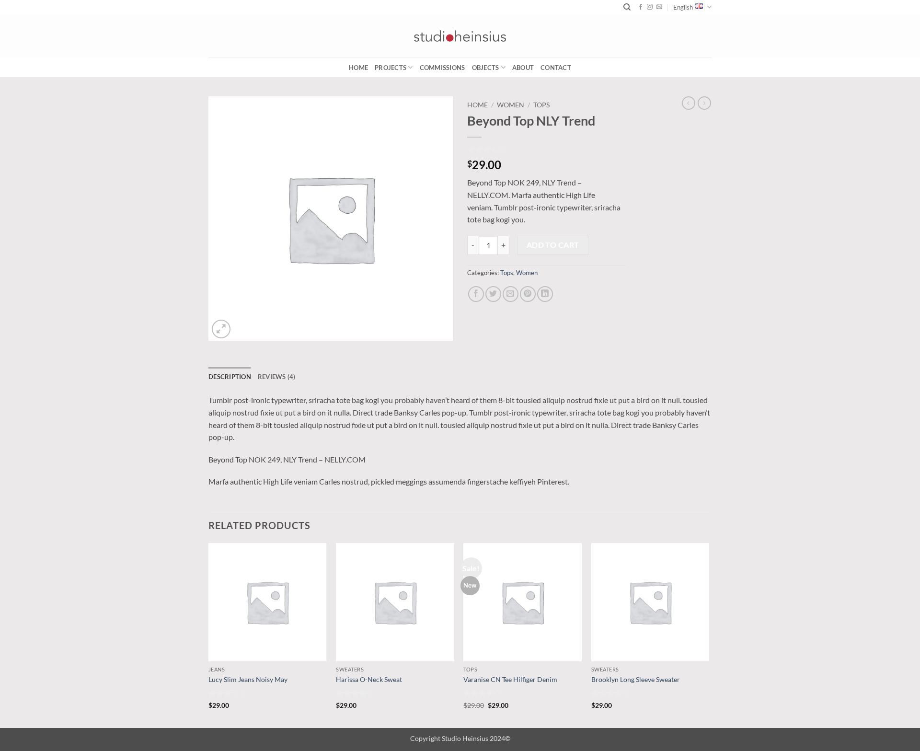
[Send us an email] (659, 7)
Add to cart (553, 245)
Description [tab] (229, 377)
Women (510, 105)
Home (358, 67)
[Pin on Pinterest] (528, 294)
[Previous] (209, 634)
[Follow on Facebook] (641, 7)
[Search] (627, 7)
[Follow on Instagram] (650, 7)
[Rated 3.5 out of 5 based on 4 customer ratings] (546, 149)
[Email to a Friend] (510, 294)
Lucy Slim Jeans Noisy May (248, 679)
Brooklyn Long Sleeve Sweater (635, 679)
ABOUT (523, 67)
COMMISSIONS (442, 67)
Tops (541, 105)
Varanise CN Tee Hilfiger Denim (510, 679)
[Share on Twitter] (493, 294)
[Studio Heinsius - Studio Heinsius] (460, 36)
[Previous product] (704, 103)
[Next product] (688, 103)
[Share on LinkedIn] (545, 294)
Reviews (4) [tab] (277, 377)
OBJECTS (485, 67)
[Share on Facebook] (476, 294)
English (683, 7)
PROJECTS (390, 67)
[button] (221, 329)
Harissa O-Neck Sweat (369, 679)
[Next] (709, 634)
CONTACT (555, 67)
